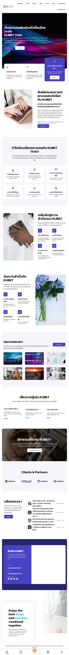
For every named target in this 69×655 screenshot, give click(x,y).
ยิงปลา (53, 3)
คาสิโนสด (34, 3)
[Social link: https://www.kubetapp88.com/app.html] (9, 579)
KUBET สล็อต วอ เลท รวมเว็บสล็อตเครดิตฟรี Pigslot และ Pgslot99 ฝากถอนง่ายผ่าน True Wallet (50, 122)
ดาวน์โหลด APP (61, 9)
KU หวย (47, 3)
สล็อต (41, 3)
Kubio (35, 647)
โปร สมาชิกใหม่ (61, 3)
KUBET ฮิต (20, 3)
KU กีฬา (27, 3)
